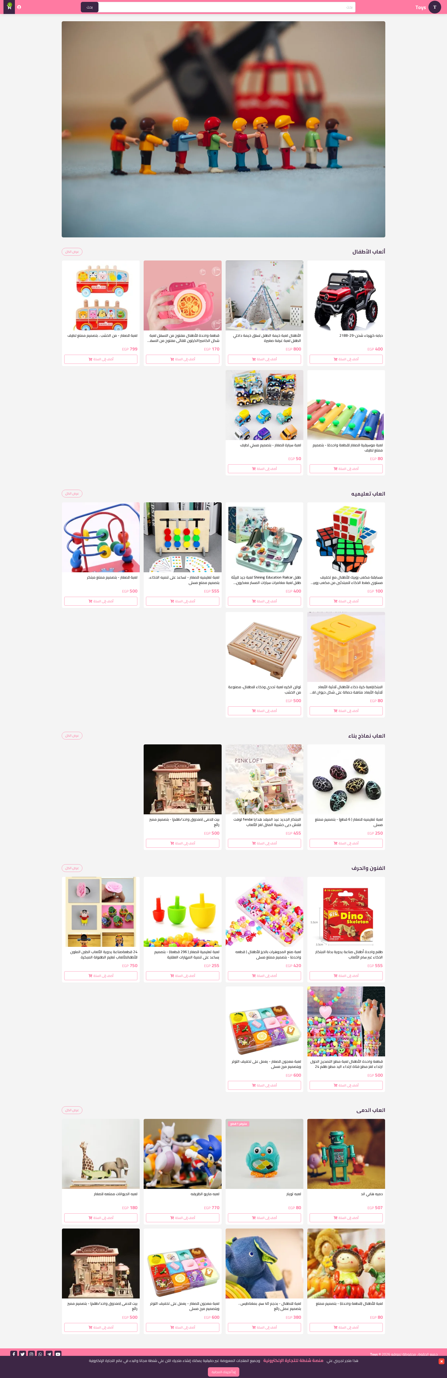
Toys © (376, 1354)
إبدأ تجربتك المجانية (224, 1372)
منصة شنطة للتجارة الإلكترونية (292, 1360)
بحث (90, 6)
